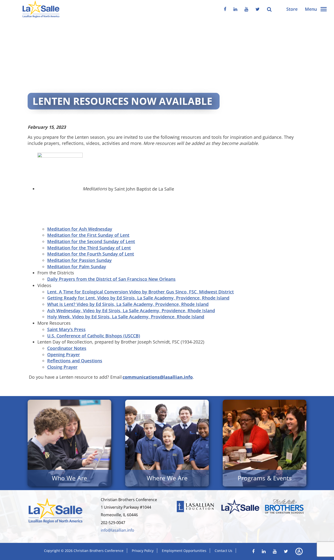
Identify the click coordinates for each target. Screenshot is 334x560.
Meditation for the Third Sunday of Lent (89, 248)
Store (292, 9)
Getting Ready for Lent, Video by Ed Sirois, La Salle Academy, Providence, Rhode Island (138, 298)
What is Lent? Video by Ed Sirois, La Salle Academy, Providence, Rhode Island (128, 304)
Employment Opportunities (184, 550)
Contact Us (223, 550)
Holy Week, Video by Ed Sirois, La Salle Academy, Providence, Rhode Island (125, 317)
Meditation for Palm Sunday (76, 266)
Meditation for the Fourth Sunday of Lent (90, 254)
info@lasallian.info (117, 530)
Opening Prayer (63, 354)
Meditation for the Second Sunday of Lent (91, 241)
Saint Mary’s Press (66, 329)
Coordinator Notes (66, 348)
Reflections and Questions (74, 361)
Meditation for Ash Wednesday (79, 229)
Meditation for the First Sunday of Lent (88, 235)
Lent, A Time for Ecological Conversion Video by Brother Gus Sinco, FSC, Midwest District (140, 292)
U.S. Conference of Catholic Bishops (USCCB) (93, 336)
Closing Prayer (62, 367)
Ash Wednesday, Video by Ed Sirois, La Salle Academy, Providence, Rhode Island (131, 310)
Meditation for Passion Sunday (79, 260)
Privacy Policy (143, 550)
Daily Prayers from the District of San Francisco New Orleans (111, 279)
